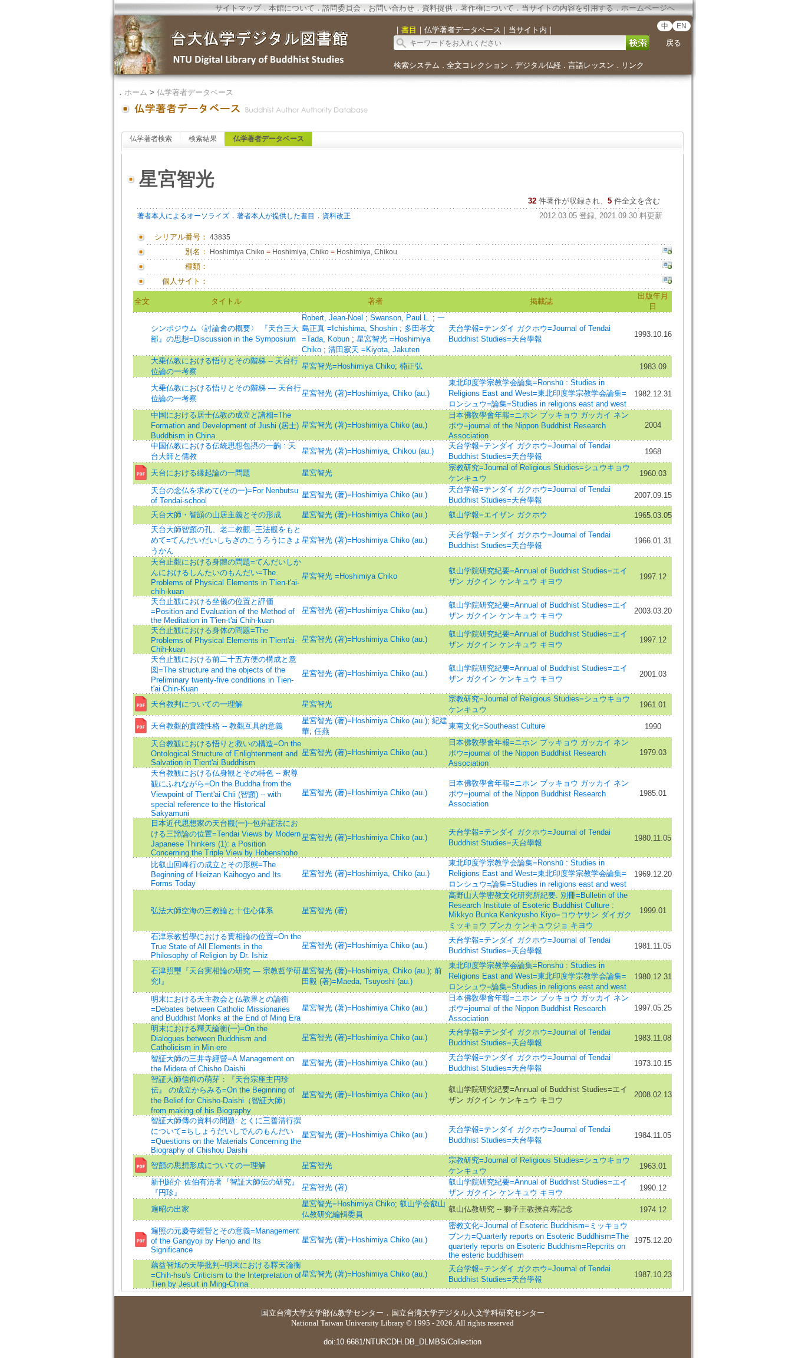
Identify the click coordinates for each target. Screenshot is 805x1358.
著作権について (487, 8)
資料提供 (437, 8)
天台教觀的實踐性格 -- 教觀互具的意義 (217, 725)
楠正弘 (411, 366)
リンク (632, 65)
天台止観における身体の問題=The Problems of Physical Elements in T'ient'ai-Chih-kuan (224, 640)
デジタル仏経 (538, 65)
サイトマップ (238, 8)
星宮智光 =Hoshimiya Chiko (349, 576)
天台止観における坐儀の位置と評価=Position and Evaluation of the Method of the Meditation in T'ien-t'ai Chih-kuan (223, 611)
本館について (292, 8)
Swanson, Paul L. (401, 317)
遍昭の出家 (170, 1209)
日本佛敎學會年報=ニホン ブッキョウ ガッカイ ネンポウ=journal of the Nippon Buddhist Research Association (538, 425)
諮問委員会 (341, 8)
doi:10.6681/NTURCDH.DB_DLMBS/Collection (402, 1341)
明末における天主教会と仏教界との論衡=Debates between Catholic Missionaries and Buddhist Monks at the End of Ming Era (226, 1008)
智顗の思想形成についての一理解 (208, 1165)
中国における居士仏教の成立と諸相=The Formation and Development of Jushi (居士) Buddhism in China (225, 425)
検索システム (417, 65)
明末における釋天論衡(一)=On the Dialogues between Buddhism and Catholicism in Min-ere (209, 1038)
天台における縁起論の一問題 (200, 472)
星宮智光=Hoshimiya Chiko (348, 366)
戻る (673, 42)
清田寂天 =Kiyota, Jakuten (374, 349)
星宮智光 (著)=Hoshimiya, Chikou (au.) (368, 451)
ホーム (135, 92)
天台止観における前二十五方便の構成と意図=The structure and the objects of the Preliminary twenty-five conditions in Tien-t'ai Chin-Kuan (223, 674)
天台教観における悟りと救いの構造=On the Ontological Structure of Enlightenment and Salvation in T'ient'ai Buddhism (226, 753)
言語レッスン (591, 65)
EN (682, 26)
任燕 (321, 731)
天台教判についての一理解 (197, 704)
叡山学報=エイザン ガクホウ (497, 514)
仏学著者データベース (195, 92)
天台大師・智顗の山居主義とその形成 (216, 514)
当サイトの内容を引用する (567, 8)
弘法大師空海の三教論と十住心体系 (212, 910)
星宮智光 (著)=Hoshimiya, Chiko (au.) (366, 393)
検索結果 (203, 139)
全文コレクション (477, 65)
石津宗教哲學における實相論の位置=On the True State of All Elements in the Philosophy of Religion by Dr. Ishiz (226, 946)
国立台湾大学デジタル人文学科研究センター (468, 1312)
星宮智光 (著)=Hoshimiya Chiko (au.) (364, 425)
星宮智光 (317, 472)
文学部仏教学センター (345, 1312)
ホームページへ (648, 8)
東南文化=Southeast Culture (496, 725)
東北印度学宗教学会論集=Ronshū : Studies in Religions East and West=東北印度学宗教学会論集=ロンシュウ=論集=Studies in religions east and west (537, 393)
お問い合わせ (391, 8)
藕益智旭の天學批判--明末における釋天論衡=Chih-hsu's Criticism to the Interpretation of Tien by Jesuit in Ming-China (226, 1274)
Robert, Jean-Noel (333, 317)
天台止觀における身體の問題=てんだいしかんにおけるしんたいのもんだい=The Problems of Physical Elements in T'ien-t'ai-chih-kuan (226, 576)
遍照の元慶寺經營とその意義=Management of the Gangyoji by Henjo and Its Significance (225, 1240)
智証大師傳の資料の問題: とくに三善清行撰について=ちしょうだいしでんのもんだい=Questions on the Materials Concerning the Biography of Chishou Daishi (226, 1135)
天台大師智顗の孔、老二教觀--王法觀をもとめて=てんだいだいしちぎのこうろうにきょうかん (226, 540)
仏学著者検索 (151, 139)
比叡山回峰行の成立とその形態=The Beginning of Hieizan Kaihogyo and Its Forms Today (216, 874)
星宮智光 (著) (324, 910)
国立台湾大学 (284, 1312)
